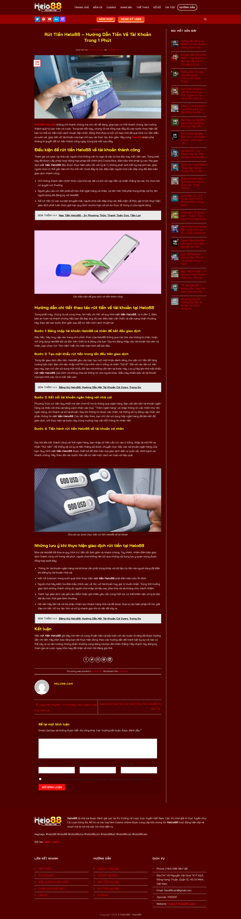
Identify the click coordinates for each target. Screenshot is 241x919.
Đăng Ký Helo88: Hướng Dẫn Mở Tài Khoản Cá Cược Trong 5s (191, 304)
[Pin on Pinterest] (104, 659)
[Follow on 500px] (56, 19)
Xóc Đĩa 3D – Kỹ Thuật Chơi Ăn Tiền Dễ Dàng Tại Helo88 (192, 154)
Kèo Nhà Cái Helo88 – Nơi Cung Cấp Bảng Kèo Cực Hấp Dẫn (193, 123)
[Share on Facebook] (86, 659)
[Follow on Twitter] (37, 19)
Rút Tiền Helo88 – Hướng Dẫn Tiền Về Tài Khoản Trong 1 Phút (192, 259)
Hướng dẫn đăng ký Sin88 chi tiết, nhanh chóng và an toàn (193, 44)
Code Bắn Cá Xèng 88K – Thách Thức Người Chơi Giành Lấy (193, 215)
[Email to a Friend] (98, 659)
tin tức (170, 7)
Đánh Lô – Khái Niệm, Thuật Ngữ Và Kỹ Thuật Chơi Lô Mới (193, 167)
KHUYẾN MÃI (46, 875)
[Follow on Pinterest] (43, 19)
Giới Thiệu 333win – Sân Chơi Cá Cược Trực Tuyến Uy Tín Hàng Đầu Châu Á (192, 93)
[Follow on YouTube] (49, 19)
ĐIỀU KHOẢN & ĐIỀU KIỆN (54, 882)
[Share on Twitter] (92, 659)
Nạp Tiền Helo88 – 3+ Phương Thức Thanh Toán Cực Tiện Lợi (193, 274)
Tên (41, 763)
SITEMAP (103, 895)
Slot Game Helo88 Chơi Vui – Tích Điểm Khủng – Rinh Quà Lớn (193, 138)
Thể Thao (142, 7)
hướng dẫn (187, 7)
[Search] (205, 19)
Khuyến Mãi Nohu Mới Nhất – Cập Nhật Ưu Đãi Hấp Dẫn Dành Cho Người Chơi (193, 59)
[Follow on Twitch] (62, 19)
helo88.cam (114, 50)
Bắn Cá (97, 7)
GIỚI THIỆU (45, 868)
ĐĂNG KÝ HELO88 (108, 868)
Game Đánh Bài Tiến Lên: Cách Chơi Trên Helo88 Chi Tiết (193, 243)
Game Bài (126, 7)
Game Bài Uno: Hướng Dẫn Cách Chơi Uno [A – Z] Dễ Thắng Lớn (193, 229)
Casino (111, 7)
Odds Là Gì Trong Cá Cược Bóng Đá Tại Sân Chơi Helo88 (193, 109)
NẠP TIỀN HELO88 (108, 882)
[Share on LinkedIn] (109, 659)
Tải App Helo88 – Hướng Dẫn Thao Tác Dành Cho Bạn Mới (193, 288)
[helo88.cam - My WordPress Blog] (50, 7)
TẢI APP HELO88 (107, 875)
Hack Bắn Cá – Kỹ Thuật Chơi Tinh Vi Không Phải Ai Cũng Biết (192, 200)
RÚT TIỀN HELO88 (108, 888)
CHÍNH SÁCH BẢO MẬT (52, 888)
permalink (123, 671)
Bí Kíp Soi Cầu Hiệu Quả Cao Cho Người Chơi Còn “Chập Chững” (192, 183)
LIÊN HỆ (43, 895)
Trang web (127, 763)
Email (84, 763)
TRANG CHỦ (81, 7)
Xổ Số (157, 7)
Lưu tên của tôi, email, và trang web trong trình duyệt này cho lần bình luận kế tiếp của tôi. (98, 779)
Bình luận (45, 735)
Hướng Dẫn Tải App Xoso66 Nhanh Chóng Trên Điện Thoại (192, 76)
